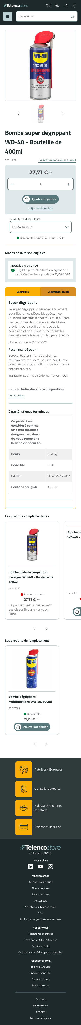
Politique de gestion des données (40, 919)
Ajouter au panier (44, 199)
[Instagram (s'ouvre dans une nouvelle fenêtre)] (50, 867)
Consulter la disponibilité (25, 219)
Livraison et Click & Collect (40, 939)
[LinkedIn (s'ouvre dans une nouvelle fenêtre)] (30, 867)
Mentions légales (40, 1018)
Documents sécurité (58, 292)
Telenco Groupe (40, 966)
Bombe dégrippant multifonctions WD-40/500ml (30, 699)
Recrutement (40, 985)
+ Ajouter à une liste (40, 208)
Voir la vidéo (16, 395)
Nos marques (40, 894)
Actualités (40, 900)
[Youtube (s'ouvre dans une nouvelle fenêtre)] (40, 867)
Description (23, 292)
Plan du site (40, 1005)
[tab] (22, 291)
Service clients (40, 946)
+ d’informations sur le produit (57, 160)
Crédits (40, 1011)
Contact (41, 999)
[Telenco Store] (15, 5)
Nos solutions (40, 888)
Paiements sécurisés (40, 933)
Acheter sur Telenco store (40, 906)
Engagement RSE (40, 972)
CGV (40, 913)
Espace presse (40, 979)
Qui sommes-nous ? (40, 881)
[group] (41, 113)
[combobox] (47, 16)
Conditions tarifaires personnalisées (40, 952)
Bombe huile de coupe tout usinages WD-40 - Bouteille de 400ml (31, 577)
